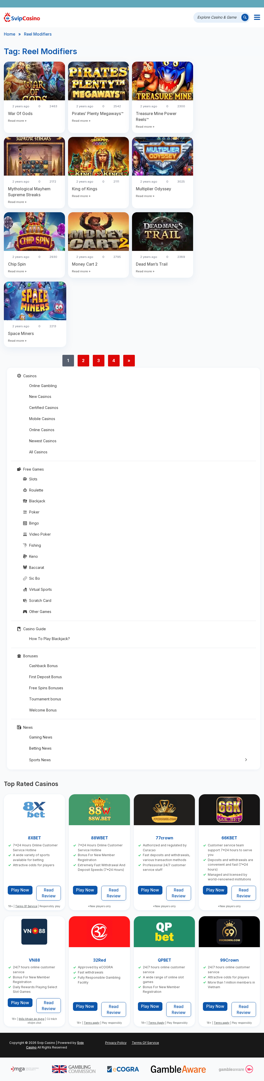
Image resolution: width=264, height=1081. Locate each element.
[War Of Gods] (34, 82)
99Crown (229, 960)
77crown (164, 838)
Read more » (17, 120)
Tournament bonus (45, 699)
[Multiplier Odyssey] (162, 157)
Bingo (34, 523)
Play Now (20, 890)
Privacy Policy (116, 1043)
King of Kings (84, 188)
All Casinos (38, 452)
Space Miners (21, 333)
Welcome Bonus (43, 710)
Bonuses (30, 656)
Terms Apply (156, 1022)
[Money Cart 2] (98, 232)
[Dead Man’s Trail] (162, 232)
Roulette (36, 490)
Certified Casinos (43, 407)
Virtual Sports (40, 589)
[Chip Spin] (34, 232)
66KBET (229, 838)
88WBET (99, 838)
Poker (34, 512)
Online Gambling (43, 385)
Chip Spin (17, 264)
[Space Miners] (35, 302)
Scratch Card (40, 600)
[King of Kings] (98, 157)
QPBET (164, 960)
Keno (33, 556)
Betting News (40, 748)
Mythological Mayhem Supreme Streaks (29, 191)
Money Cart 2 (84, 264)
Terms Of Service (26, 906)
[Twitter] (219, 3)
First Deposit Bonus (45, 677)
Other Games (40, 611)
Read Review (49, 893)
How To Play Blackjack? (49, 638)
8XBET (34, 838)
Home (9, 34)
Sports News (40, 760)
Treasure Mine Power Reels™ (156, 116)
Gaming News (40, 737)
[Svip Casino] (22, 17)
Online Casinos (41, 430)
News (28, 727)
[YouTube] (226, 3)
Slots (33, 479)
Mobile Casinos (42, 418)
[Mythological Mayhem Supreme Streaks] (34, 157)
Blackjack (37, 501)
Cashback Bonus (43, 666)
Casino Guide (34, 629)
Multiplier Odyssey (153, 188)
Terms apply (92, 1022)
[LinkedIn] (241, 3)
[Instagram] (233, 3)
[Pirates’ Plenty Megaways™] (98, 82)
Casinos (30, 376)
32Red (99, 960)
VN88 (34, 960)
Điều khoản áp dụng (31, 1018)
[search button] (245, 17)
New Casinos (40, 396)
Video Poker (40, 534)
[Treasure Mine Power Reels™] (162, 82)
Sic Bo (34, 578)
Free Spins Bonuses (46, 688)
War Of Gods (20, 113)
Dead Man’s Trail (152, 264)
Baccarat (36, 567)
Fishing (35, 545)
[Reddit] (248, 3)
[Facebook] (212, 3)
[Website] (255, 3)
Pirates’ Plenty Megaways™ (97, 113)
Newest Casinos (42, 441)
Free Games (33, 469)
